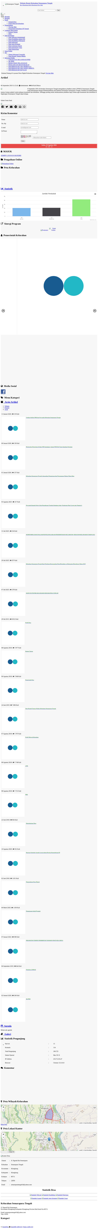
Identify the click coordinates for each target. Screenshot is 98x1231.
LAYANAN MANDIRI (13, 155)
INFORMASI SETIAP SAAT (17, 70)
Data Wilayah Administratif (16, 37)
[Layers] (94, 1107)
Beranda (7, 16)
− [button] (3, 1110)
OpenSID (94, 1123)
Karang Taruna (13, 32)
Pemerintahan (9, 25)
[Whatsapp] (24, 107)
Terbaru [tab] (7, 406)
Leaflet (80, 1123)
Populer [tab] (7, 408)
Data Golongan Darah (15, 46)
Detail (10, 1152)
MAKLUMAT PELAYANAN (17, 63)
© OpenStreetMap (87, 1123)
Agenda (7, 1026)
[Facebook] (2, 107)
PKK (10, 34)
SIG (6, 53)
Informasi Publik (10, 58)
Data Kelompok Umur (15, 47)
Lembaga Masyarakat (11, 30)
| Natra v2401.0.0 (27, 1227)
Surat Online (8, 51)
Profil (6, 20)
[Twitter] (7, 107)
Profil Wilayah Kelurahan (16, 23)
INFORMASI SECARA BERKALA (19, 66)
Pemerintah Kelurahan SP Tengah (18, 29)
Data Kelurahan (9, 35)
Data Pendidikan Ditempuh (16, 41)
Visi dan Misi (12, 27)
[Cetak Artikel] (20, 107)
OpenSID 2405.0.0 (16, 1227)
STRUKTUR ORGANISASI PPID (19, 59)
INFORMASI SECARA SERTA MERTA (21, 68)
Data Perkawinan (13, 49)
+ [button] (3, 1107)
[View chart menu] (95, 194)
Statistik (8, 188)
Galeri (7, 1034)
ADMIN (3, 155)
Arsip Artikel (11, 402)
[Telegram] (16, 107)
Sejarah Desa (12, 22)
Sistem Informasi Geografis (16, 54)
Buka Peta (4, 1124)
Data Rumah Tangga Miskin (17, 56)
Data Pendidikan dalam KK (16, 39)
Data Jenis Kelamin (14, 44)
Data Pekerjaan (13, 42)
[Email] (11, 107)
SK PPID (11, 61)
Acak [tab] (6, 409)
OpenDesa (5, 1227)
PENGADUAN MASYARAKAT (18, 65)
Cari (58, 10)
